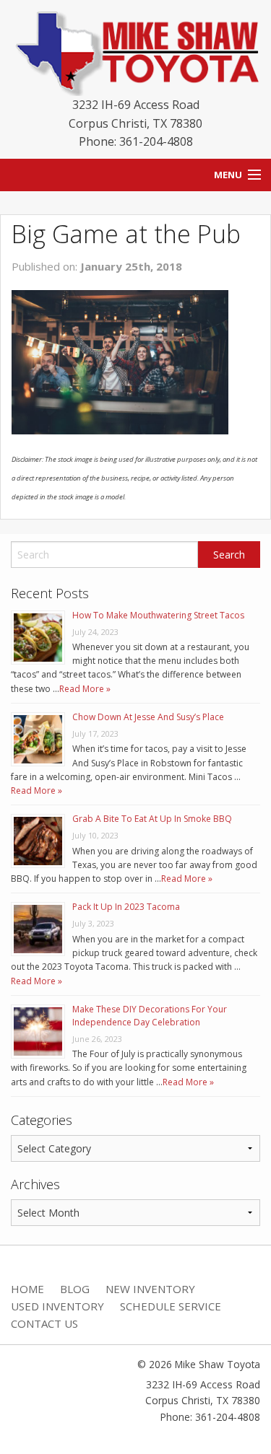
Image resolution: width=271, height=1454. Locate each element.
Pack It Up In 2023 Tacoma (126, 907)
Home (27, 1289)
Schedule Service (170, 1306)
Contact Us (44, 1323)
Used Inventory (57, 1306)
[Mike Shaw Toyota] (135, 50)
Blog (75, 1289)
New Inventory (150, 1289)
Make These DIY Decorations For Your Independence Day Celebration (149, 1015)
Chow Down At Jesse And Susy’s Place (148, 717)
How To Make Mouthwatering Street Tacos (158, 615)
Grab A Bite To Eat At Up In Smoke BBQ (152, 819)
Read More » (85, 689)
